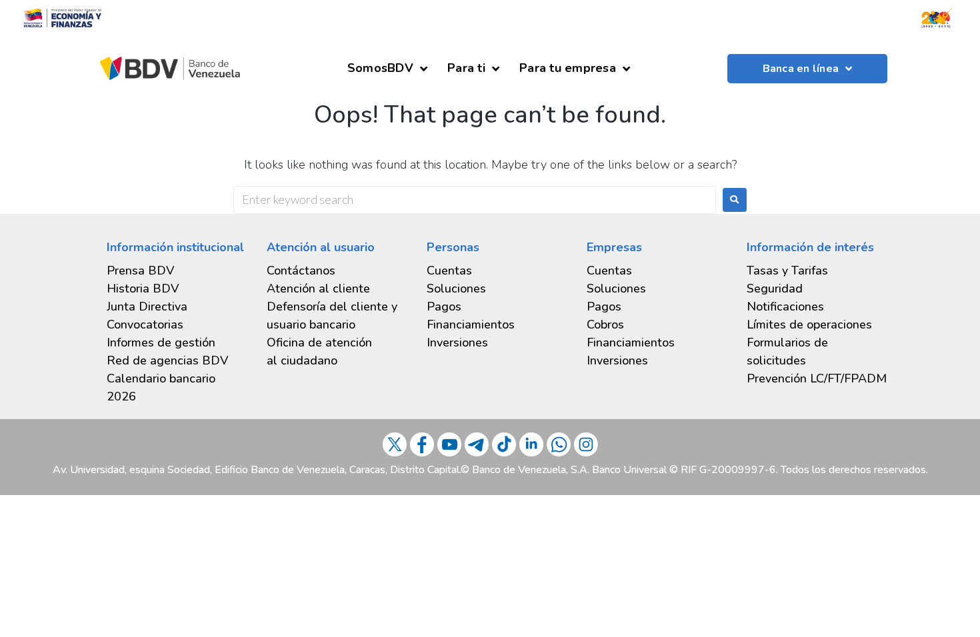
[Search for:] (474, 200)
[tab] (177, 343)
